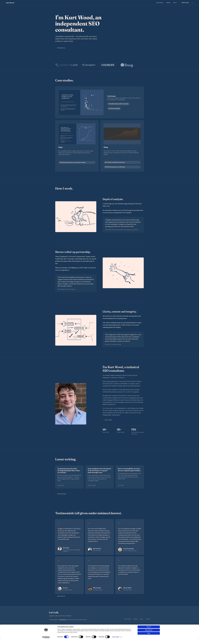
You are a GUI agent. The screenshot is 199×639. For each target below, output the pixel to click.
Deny (149, 633)
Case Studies (159, 2)
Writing (168, 2)
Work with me (61, 48)
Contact (148, 619)
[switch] (81, 637)
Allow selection (148, 630)
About (175, 2)
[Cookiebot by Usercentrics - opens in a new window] (46, 637)
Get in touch (108, 420)
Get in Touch (185, 2)
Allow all (149, 626)
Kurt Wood (10, 3)
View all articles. (61, 494)
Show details (115, 637)
